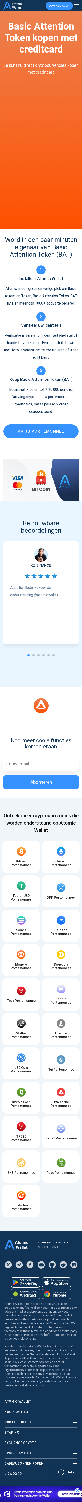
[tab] (28, 655)
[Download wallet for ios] (56, 1282)
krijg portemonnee (41, 431)
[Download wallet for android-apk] (25, 1294)
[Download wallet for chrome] (56, 1294)
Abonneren (41, 782)
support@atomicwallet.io (54, 1242)
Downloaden (59, 5)
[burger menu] (76, 6)
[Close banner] (77, 1490)
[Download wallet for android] (25, 1282)
